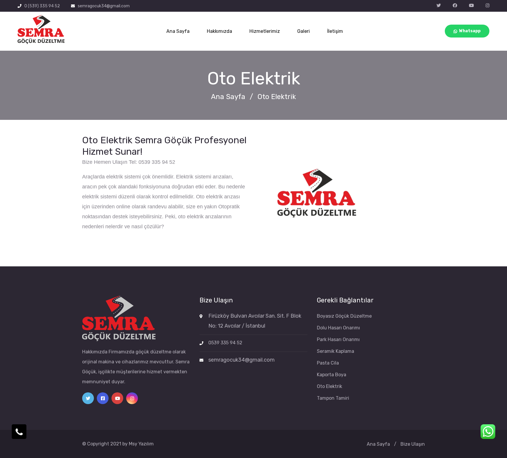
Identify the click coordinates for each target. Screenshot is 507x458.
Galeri (303, 31)
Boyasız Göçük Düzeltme (344, 316)
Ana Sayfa (178, 31)
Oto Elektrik (329, 386)
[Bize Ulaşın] (19, 431)
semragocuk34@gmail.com (104, 6)
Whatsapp (470, 30)
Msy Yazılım (141, 444)
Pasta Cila (328, 363)
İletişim (335, 31)
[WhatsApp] (488, 431)
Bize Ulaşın (412, 444)
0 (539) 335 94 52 (42, 6)
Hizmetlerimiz (264, 31)
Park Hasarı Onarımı (338, 339)
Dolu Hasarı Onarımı (338, 328)
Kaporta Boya (331, 374)
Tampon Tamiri (333, 398)
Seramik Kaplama (335, 351)
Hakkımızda (219, 31)
